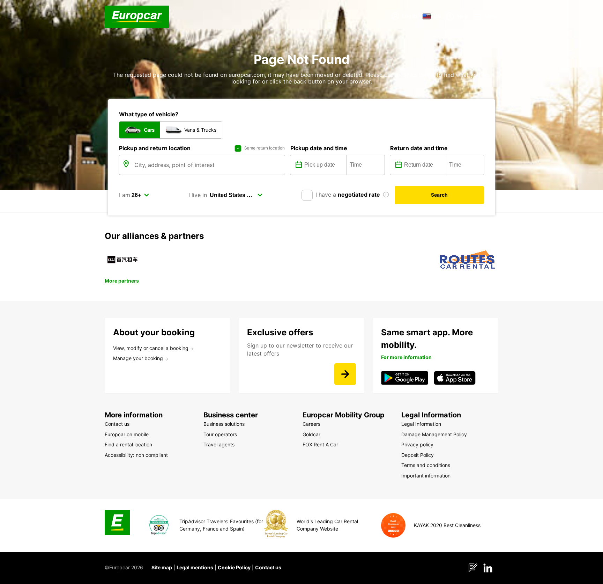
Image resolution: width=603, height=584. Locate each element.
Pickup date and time (318, 148)
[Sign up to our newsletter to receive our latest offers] (345, 374)
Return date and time (419, 148)
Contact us (268, 567)
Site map (161, 567)
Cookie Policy (234, 567)
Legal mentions (195, 567)
